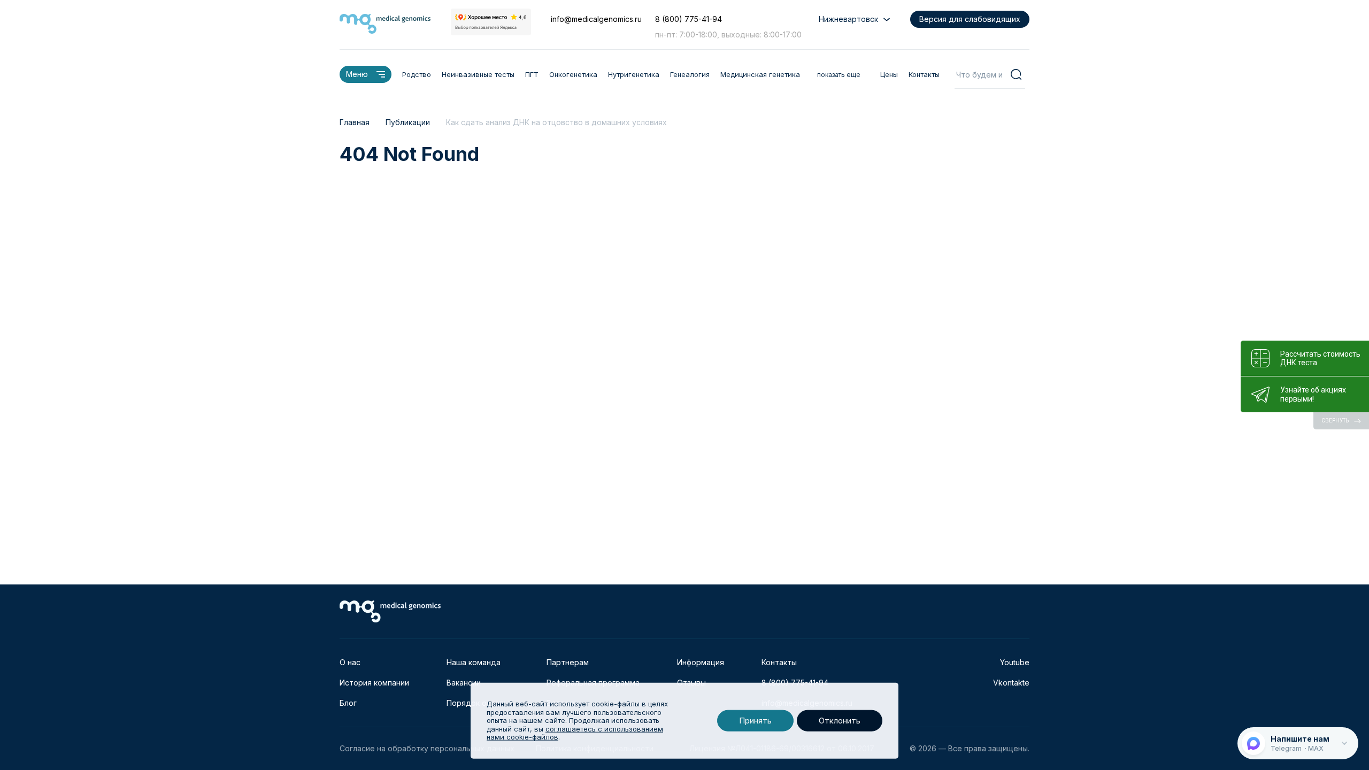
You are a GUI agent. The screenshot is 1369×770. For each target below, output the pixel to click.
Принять (755, 720)
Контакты (924, 74)
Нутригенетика (633, 74)
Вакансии (464, 682)
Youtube (1014, 662)
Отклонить (839, 720)
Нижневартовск (848, 19)
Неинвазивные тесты (478, 74)
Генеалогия (690, 74)
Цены (889, 74)
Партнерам (568, 662)
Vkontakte (1011, 682)
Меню (357, 74)
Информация (700, 662)
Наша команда (474, 662)
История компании (374, 682)
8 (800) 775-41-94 (688, 19)
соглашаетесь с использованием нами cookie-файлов (575, 733)
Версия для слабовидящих (969, 19)
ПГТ (532, 74)
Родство (416, 74)
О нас (350, 662)
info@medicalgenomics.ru (596, 19)
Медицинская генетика (760, 74)
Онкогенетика (573, 74)
